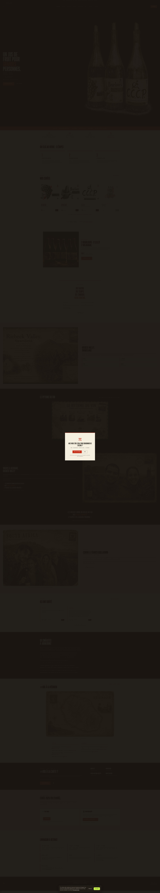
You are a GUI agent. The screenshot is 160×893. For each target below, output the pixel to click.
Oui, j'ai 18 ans (77, 451)
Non (85, 451)
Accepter (97, 888)
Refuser (90, 888)
